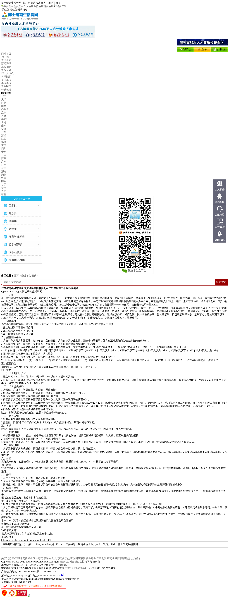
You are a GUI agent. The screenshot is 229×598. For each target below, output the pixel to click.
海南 (3, 168)
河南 (3, 178)
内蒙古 (5, 109)
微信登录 (9, 6)
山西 (3, 106)
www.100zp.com (19, 575)
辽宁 (3, 112)
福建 (3, 142)
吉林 (3, 115)
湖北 (3, 174)
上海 (3, 122)
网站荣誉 (80, 558)
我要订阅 (61, 6)
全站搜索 (221, 282)
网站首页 (6, 53)
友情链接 (59, 558)
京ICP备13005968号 (75, 568)
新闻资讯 (6, 63)
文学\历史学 (15, 252)
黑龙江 (5, 119)
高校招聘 (6, 66)
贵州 (3, 151)
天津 (3, 99)
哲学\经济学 (15, 244)
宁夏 (3, 187)
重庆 (3, 145)
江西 (3, 138)
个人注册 (28, 6)
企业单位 (6, 80)
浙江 (3, 135)
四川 (3, 148)
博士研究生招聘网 (79, 561)
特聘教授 (6, 89)
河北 (3, 102)
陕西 (3, 181)
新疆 (3, 194)
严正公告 (102, 558)
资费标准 (27, 558)
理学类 (13, 213)
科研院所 (6, 76)
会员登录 (19, 6)
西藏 (3, 158)
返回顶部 (220, 239)
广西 (3, 165)
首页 (16, 275)
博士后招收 (7, 73)
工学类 (13, 205)
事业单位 (6, 83)
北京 (3, 96)
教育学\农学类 (17, 236)
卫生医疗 (6, 86)
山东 (3, 125)
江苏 (3, 132)
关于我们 (6, 558)
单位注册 (38, 6)
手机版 (5, 9)
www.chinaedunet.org (49, 575)
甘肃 (3, 184)
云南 (3, 155)
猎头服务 (91, 558)
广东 (3, 161)
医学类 (13, 221)
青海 (3, 191)
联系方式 (49, 558)
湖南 (3, 171)
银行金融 (6, 70)
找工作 (5, 57)
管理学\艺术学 (17, 260)
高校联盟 (125, 558)
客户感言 (38, 558)
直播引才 (6, 60)
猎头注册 (48, 6)
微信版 (13, 9)
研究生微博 (113, 558)
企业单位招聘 (28, 275)
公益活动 (70, 558)
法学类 (13, 229)
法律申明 (17, 558)
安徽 (3, 129)
